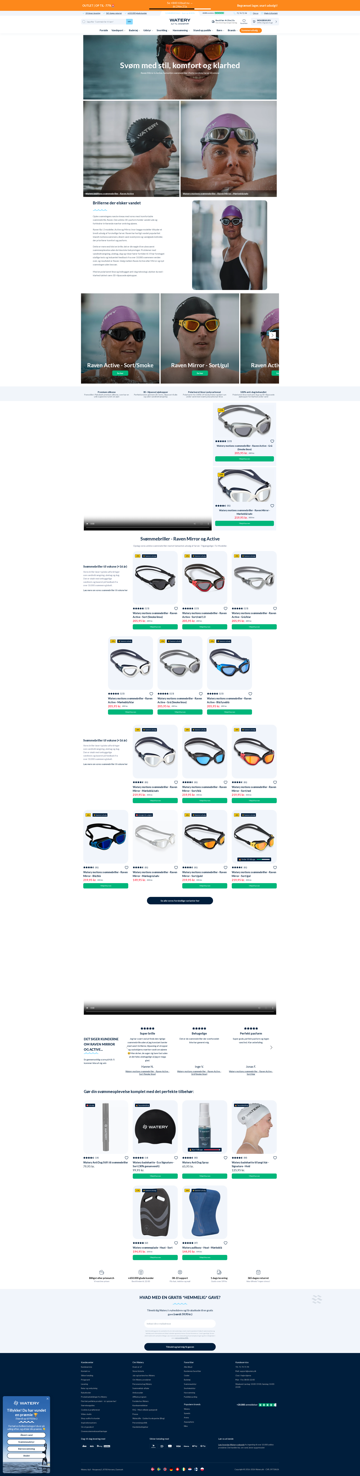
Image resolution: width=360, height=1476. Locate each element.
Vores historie (138, 1371)
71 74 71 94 (242, 13)
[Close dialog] (47, 1399)
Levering (84, 1384)
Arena (186, 1417)
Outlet (186, 1375)
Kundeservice (86, 1367)
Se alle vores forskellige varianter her (180, 900)
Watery (187, 1409)
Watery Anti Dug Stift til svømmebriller (105, 1162)
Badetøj (133, 30)
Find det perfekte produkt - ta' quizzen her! (98, 1401)
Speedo (187, 1413)
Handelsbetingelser (140, 1427)
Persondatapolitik (139, 1423)
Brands (232, 30)
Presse (135, 1414)
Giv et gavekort (87, 1427)
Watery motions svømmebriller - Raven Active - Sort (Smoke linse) (147, 1072)
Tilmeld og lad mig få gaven (180, 1346)
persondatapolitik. (181, 1338)
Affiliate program (139, 1397)
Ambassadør (137, 1393)
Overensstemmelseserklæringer (94, 1431)
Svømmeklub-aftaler (140, 1388)
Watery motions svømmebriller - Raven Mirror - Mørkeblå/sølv (215, 193)
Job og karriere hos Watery (143, 1375)
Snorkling (162, 30)
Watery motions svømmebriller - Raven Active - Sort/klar (251, 1072)
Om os (255, 13)
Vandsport (118, 30)
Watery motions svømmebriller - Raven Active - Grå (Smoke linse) (199, 1072)
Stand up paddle (202, 30)
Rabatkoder (86, 1393)
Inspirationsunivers (89, 1423)
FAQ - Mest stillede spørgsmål (144, 1410)
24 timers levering (93, 13)
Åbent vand (26, 1435)
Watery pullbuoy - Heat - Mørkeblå (202, 1247)
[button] (272, 335)
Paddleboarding (190, 1397)
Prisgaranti (85, 1380)
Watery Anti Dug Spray (195, 1162)
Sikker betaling (87, 1375)
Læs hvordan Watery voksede (231, 1445)
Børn (220, 30)
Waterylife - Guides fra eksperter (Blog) (148, 1418)
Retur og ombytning (89, 1388)
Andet (26, 1455)
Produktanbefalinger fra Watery (94, 1397)
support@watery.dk (248, 1371)
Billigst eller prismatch (101, 1277)
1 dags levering (219, 1277)
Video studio (86, 1414)
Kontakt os (85, 1371)
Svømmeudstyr (190, 1384)
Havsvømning (180, 30)
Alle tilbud (188, 1367)
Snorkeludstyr (189, 1388)
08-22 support (180, 1277)
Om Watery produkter (141, 1380)
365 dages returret (114, 13)
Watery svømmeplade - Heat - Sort (153, 1247)
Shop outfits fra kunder (90, 1418)
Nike (186, 1426)
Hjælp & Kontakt (271, 13)
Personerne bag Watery (142, 1384)
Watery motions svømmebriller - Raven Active (110, 193)
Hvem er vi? (137, 1367)
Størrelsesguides (88, 1405)
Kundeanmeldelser (140, 1405)
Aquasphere (189, 1422)
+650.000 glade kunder (137, 13)
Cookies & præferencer (90, 1410)
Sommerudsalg (249, 30)
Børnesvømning (26, 1448)
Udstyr (147, 30)
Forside (104, 30)
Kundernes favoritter (192, 1371)
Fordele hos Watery (140, 1401)
